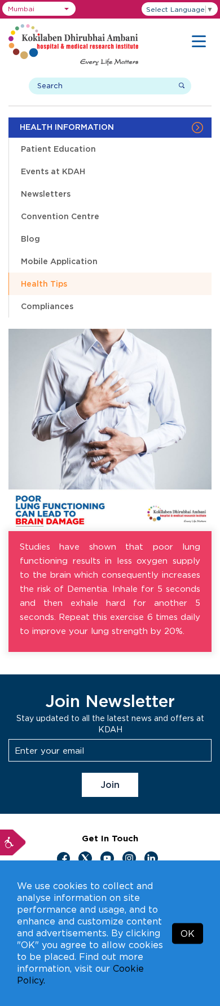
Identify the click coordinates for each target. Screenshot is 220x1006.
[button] (39, 9)
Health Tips (44, 283)
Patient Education (58, 148)
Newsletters (46, 193)
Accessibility (13, 842)
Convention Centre (60, 216)
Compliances (47, 306)
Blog (30, 238)
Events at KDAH (53, 171)
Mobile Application (59, 261)
